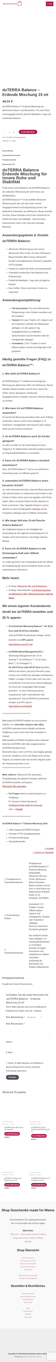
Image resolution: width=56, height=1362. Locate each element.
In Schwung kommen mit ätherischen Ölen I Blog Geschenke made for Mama (31, 594)
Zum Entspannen (28, 1258)
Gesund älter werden (28, 1267)
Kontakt (19, 809)
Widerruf (28, 1314)
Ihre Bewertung (15, 1017)
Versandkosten (28, 1299)
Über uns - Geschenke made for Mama (28, 1234)
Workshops (28, 1270)
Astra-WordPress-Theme (33, 1357)
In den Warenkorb (28, 132)
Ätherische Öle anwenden (14, 786)
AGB (28, 1308)
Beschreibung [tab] (7, 151)
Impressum (28, 1317)
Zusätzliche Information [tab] (11, 155)
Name (9, 1042)
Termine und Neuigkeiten (28, 1278)
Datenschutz (28, 1311)
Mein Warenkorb (28, 1294)
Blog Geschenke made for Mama (28, 1238)
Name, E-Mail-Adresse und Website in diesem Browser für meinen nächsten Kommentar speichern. (24, 1067)
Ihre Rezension (15, 1023)
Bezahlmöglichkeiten (28, 1297)
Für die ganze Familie (28, 1261)
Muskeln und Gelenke (28, 1264)
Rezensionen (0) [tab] (8, 164)
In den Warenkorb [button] (12, 1134)
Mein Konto (28, 1302)
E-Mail (9, 1052)
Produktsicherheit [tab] (9, 160)
